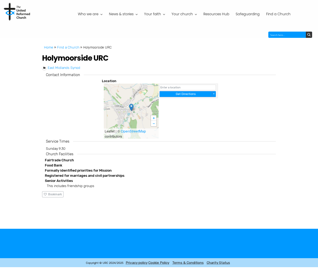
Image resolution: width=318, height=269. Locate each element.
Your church (182, 14)
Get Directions (186, 94)
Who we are (88, 14)
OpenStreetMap (133, 130)
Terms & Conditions (188, 263)
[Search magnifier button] (309, 35)
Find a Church (278, 14)
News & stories (121, 14)
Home (48, 47)
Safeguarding (248, 14)
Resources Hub (216, 14)
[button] (131, 107)
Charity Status (218, 263)
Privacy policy (137, 263)
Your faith (152, 14)
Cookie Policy (158, 263)
